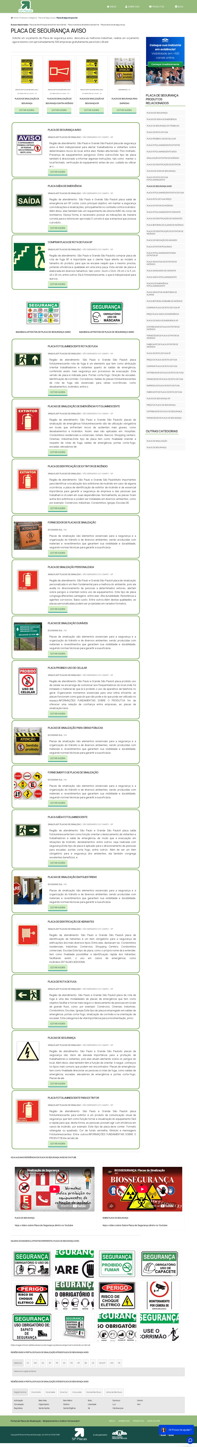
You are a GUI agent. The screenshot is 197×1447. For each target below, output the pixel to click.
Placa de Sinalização (157, 441)
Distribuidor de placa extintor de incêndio (163, 328)
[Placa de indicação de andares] (74, 1264)
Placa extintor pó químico (159, 246)
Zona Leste (76, 1392)
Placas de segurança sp (158, 398)
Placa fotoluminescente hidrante (164, 212)
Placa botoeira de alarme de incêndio (165, 225)
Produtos (158, 6)
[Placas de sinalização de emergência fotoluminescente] (28, 431)
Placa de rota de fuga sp (159, 353)
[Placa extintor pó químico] (159, 1264)
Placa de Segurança (157, 447)
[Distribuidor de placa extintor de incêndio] (117, 1327)
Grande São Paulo (93, 1392)
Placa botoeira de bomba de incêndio (164, 301)
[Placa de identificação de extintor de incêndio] (28, 491)
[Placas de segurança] (28, 1063)
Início (113, 6)
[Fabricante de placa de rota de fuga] (74, 1327)
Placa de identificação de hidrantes (164, 218)
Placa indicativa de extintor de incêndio (162, 263)
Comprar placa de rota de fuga (162, 366)
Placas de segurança (157, 113)
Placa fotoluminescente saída (162, 151)
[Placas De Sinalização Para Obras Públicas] (28, 753)
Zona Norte (36, 1392)
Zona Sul (63, 1392)
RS (71, 1363)
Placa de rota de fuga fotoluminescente (157, 178)
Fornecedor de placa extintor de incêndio (163, 336)
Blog (180, 6)
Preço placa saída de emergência (163, 314)
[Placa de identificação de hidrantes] (28, 947)
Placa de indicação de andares (162, 240)
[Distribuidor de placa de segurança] (159, 1295)
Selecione (18, 1363)
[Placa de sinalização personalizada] (28, 592)
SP (50, 1363)
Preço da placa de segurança (161, 405)
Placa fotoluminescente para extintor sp (161, 254)
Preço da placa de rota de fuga (162, 359)
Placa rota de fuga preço (159, 199)
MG (35, 1363)
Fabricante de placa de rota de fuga (164, 392)
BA (86, 1363)
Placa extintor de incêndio (160, 205)
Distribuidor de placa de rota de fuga (165, 372)
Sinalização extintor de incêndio (163, 158)
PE (79, 1363)
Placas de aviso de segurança (113, 24)
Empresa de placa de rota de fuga (163, 385)
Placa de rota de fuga (157, 132)
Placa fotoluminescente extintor (163, 145)
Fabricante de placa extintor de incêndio (162, 345)
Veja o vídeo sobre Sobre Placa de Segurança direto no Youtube (135, 1225)
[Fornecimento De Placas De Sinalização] (28, 797)
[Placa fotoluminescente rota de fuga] (28, 371)
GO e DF (102, 1363)
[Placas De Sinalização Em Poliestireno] (28, 902)
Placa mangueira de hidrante (161, 270)
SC (64, 1363)
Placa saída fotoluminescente (162, 277)
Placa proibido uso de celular (161, 138)
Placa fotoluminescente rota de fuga (165, 192)
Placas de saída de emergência (162, 119)
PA (119, 1363)
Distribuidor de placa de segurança (164, 411)
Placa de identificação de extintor (164, 164)
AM (111, 1363)
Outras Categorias (162, 431)
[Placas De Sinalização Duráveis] (28, 648)
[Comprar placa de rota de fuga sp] (32, 1295)
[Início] (25, 6)
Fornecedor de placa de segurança (164, 418)
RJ (28, 1363)
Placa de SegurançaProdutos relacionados (162, 99)
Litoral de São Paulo (114, 1392)
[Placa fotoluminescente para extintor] (28, 1123)
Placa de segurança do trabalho (163, 125)
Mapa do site (153, 1420)
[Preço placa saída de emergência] (159, 1327)
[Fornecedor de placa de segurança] (117, 1264)
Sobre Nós (133, 6)
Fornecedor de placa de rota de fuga (165, 379)
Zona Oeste (50, 1392)
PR (57, 1363)
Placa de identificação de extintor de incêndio (47, 24)
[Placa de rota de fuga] (28, 1007)
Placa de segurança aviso (159, 186)
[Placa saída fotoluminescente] (28, 842)
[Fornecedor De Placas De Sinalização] (28, 548)
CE (93, 1363)
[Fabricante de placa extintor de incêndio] (32, 1327)
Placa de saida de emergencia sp (162, 320)
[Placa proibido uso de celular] (28, 693)
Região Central (20, 1392)
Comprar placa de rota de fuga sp (163, 307)
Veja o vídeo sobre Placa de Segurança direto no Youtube (44, 1225)
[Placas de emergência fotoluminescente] (74, 1295)
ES (43, 1363)
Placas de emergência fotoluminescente (157, 284)
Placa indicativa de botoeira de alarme (83, 24)
